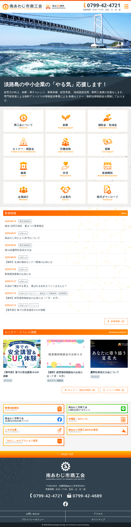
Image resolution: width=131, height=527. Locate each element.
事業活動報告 (25, 221)
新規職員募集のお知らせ (18, 273)
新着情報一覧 (117, 321)
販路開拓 (63, 293)
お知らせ (23, 233)
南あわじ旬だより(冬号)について (22, 237)
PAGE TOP (67, 454)
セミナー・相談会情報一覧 (81, 389)
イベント (34, 305)
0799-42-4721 (48, 496)
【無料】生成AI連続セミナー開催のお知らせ (29, 262)
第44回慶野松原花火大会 (18, 250)
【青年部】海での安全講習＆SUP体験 (25, 309)
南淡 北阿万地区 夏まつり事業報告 (24, 225)
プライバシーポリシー (33, 519)
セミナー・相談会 (37, 293)
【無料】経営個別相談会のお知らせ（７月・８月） (32, 297)
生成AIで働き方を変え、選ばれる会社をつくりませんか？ (36, 285)
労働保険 (52, 293)
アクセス (98, 513)
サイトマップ (98, 519)
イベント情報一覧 (115, 389)
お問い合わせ (32, 513)
